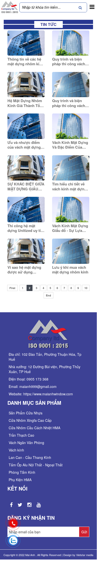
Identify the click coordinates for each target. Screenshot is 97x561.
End (48, 295)
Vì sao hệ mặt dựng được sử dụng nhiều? (24, 270)
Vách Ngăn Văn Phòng (26, 442)
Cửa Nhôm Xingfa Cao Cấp (30, 420)
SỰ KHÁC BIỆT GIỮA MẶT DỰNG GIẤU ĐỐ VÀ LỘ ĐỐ (25, 186)
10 (85, 288)
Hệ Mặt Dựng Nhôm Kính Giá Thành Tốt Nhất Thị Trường (24, 103)
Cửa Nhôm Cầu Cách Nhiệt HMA (34, 427)
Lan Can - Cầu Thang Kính (30, 457)
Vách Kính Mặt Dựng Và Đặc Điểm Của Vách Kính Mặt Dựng (70, 145)
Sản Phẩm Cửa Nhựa (25, 412)
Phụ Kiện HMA (20, 479)
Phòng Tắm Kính (22, 472)
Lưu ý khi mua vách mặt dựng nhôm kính (70, 270)
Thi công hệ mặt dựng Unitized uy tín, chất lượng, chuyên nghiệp (25, 228)
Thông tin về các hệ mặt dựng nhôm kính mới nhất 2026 (25, 62)
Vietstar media (84, 555)
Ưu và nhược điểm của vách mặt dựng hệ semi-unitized (24, 145)
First (12, 288)
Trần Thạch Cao (21, 435)
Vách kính (16, 450)
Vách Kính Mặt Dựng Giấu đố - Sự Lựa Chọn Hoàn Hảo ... (70, 228)
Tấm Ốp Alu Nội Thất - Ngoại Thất (36, 464)
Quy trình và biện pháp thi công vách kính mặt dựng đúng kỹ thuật (69, 62)
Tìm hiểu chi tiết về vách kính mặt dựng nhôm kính (69, 186)
